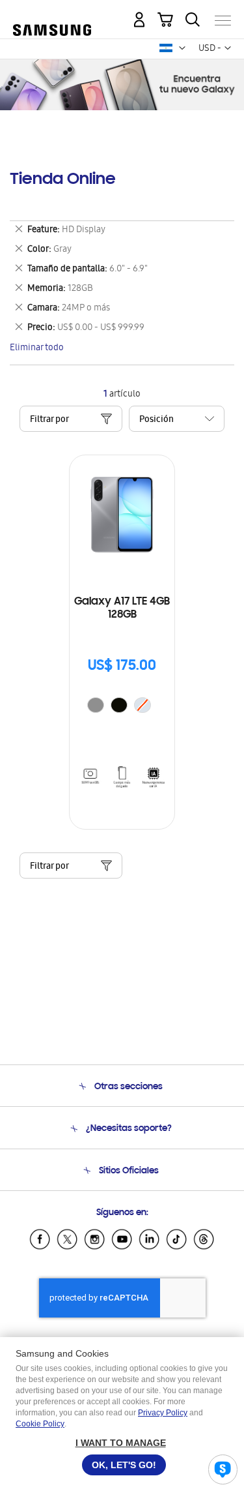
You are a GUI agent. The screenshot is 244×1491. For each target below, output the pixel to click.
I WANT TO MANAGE (120, 1443)
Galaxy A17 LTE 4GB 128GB (122, 608)
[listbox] (122, 706)
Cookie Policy (40, 1423)
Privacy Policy (162, 1412)
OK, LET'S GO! (124, 1465)
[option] (95, 705)
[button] (182, 48)
